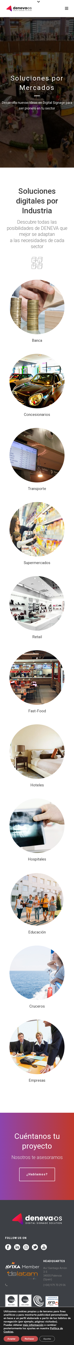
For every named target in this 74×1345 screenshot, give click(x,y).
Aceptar (11, 1338)
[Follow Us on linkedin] (17, 1247)
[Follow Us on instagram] (26, 1247)
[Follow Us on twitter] (35, 1247)
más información (33, 1325)
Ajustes (47, 1338)
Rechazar (29, 1338)
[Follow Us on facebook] (8, 1247)
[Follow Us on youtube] (44, 1247)
